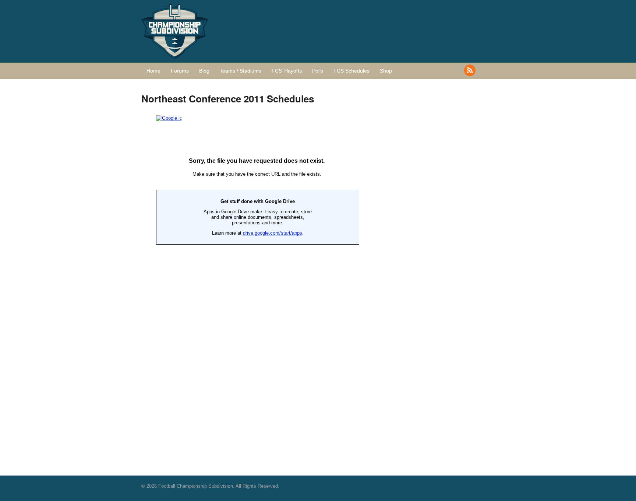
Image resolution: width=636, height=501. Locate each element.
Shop (386, 71)
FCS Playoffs (287, 71)
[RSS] (470, 70)
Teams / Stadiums (240, 71)
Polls (317, 71)
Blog (204, 71)
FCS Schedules (351, 71)
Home (153, 71)
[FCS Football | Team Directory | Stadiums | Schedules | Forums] (174, 55)
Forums (180, 71)
